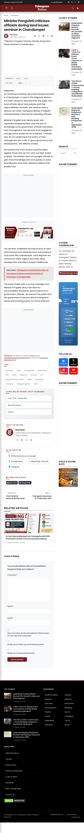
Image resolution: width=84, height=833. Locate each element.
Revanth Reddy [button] (14, 405)
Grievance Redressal (14, 771)
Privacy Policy (11, 765)
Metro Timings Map (13, 789)
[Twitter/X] (75, 2)
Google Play (25, 483)
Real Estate (69, 703)
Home (6, 15)
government (42, 370)
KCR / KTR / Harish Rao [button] (17, 398)
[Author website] (31, 440)
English (18, 78)
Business (48, 699)
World (67, 725)
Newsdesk (13, 35)
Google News (17, 461)
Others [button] (11, 412)
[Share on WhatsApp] (48, 36)
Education (49, 703)
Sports (67, 712)
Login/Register (57, 2)
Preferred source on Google (23, 456)
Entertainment (50, 708)
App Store (13, 483)
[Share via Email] (52, 36)
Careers (9, 759)
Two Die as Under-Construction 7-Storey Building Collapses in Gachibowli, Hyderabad (77, 88)
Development (29, 370)
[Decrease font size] (15, 83)
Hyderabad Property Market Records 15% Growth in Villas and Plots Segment (76, 30)
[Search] (75, 153)
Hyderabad (49, 720)
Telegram (15, 467)
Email (10, 618)
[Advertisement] (29, 197)
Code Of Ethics (11, 777)
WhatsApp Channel (39, 461)
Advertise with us (12, 753)
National (68, 699)
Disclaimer (10, 783)
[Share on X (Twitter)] (39, 36)
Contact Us (10, 794)
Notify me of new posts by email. (21, 653)
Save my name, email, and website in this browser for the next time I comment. (28, 634)
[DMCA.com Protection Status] (22, 800)
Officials (34, 375)
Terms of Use (71, 814)
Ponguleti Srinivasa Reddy (14, 379)
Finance (48, 712)
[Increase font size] (26, 83)
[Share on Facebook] (35, 36)
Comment (12, 575)
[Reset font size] (30, 83)
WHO (36, 384)
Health (47, 716)
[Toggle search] (72, 8)
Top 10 (67, 720)
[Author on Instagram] (26, 440)
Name (10, 606)
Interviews (49, 725)
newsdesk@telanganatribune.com (17, 358)
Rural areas (39, 379)
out (41, 375)
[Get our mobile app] (12, 8)
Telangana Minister (24, 384)
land (7, 375)
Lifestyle (68, 695)
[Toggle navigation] (6, 8)
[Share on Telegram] (43, 36)
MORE (14, 375)
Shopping (68, 708)
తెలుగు (26, 78)
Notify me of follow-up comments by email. (25, 644)
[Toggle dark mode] (78, 8)
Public (29, 379)
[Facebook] (68, 2)
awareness (9, 370)
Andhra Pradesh (51, 695)
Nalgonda (23, 375)
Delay (19, 370)
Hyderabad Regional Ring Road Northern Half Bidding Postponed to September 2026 (76, 117)
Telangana (14, 15)
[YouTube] (78, 2)
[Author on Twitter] (17, 440)
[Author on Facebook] (22, 440)
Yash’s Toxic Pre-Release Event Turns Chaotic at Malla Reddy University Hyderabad (76, 59)
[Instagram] (71, 2)
